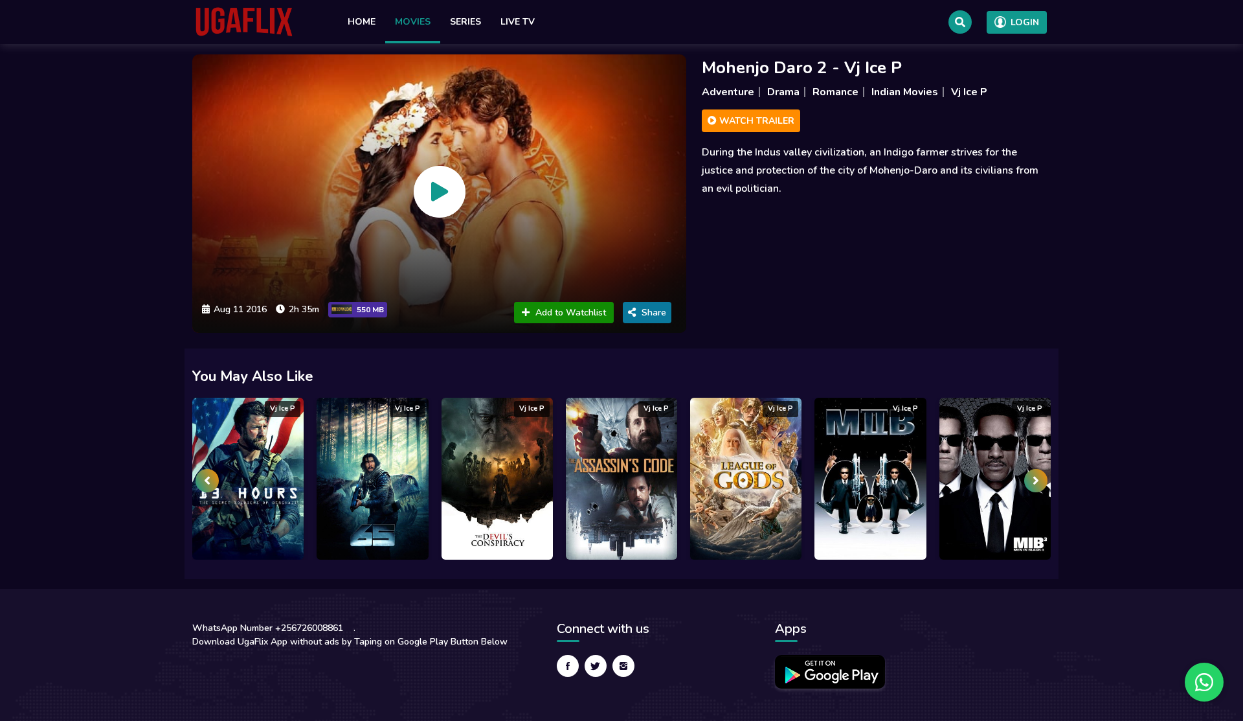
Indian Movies (904, 92)
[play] (439, 192)
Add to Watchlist (570, 312)
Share (654, 312)
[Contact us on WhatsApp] (1204, 682)
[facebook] (568, 666)
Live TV (517, 22)
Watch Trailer (755, 121)
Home (361, 22)
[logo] (244, 22)
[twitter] (596, 666)
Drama (783, 92)
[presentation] (207, 480)
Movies (413, 22)
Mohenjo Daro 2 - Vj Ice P (802, 67)
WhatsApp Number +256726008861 (267, 628)
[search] (960, 22)
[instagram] (623, 666)
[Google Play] (830, 672)
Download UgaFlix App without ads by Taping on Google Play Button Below (350, 641)
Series (465, 22)
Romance (835, 92)
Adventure (728, 92)
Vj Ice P (969, 92)
